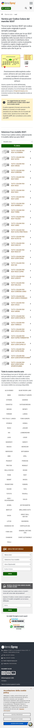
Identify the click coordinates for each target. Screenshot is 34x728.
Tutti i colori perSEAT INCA (17, 191)
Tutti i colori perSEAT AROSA (17, 165)
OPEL (25, 456)
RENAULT (25, 465)
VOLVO (25, 499)
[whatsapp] (17, 626)
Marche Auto (8, 14)
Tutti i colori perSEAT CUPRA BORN (17, 350)
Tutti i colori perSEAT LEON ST (17, 277)
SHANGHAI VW (9, 526)
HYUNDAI (9, 423)
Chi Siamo (3, 680)
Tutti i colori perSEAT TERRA (17, 211)
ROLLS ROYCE (9, 470)
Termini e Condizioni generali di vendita (10, 684)
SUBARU (25, 484)
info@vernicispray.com (21, 91)
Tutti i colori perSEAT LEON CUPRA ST (18, 343)
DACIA (9, 515)
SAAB (9, 475)
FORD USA (9, 532)
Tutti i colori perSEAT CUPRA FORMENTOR (20, 337)
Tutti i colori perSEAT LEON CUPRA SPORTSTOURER (17, 364)
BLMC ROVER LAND (25, 390)
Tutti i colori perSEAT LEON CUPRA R (18, 317)
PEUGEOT (9, 461)
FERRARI (9, 414)
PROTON (9, 465)
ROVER (25, 470)
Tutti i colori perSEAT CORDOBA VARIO (18, 290)
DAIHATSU (9, 404)
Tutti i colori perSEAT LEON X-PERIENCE (19, 297)
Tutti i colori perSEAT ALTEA (17, 158)
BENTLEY (9, 510)
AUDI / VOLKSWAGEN (9, 499)
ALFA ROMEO (9, 390)
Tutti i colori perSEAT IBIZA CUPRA (17, 270)
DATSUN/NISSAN (25, 404)
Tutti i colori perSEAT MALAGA (17, 284)
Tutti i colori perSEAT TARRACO (17, 323)
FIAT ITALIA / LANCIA (9, 418)
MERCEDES (9, 451)
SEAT (25, 475)
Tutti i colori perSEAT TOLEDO (17, 218)
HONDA (25, 423)
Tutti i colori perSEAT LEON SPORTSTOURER (20, 357)
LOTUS (9, 521)
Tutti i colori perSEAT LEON (17, 198)
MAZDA (9, 447)
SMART (9, 479)
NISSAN (9, 409)
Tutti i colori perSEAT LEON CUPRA (17, 257)
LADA (9, 437)
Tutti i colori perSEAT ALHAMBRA (17, 151)
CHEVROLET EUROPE (25, 395)
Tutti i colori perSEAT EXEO (17, 178)
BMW (9, 395)
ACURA (9, 505)
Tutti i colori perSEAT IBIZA (17, 184)
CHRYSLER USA (25, 526)
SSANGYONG (9, 484)
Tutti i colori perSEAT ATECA (17, 304)
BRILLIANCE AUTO (25, 510)
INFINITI (24, 409)
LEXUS (25, 437)
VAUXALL (25, 493)
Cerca (17, 146)
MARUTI (25, 442)
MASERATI (9, 442)
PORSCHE (25, 461)
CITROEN (9, 400)
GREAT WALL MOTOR (25, 515)
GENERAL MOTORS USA (25, 531)
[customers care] (17, 620)
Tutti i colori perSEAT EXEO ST (17, 244)
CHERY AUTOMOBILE (25, 537)
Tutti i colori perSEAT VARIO (17, 224)
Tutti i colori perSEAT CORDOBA (17, 171)
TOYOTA (9, 493)
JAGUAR (25, 428)
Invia (10, 574)
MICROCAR (25, 447)
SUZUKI (9, 489)
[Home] (2, 14)
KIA (9, 432)
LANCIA (25, 414)
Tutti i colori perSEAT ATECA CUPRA (17, 330)
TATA (25, 489)
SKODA (25, 479)
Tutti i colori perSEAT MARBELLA (17, 204)
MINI (9, 456)
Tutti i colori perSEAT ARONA (17, 310)
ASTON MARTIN (25, 505)
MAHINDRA (25, 521)
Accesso (7, 8)
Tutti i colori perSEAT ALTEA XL (17, 237)
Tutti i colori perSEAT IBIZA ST (17, 251)
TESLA (9, 542)
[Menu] (31, 3)
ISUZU (9, 428)
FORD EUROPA (25, 418)
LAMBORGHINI (25, 432)
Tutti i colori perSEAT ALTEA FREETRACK (19, 231)
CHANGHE (9, 537)
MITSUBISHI (25, 451)
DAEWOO (25, 400)
